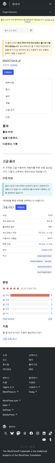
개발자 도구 (8, 387)
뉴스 (5, 359)
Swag (33, 392)
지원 (7, 117)
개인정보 (7, 369)
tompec (14, 65)
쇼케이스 (33, 355)
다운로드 (8, 72)
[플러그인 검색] (31, 30)
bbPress (8, 410)
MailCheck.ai (12, 60)
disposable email (44, 256)
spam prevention (44, 267)
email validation (36, 261)
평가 (7, 89)
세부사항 (9, 82)
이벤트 (32, 382)
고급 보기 (10, 109)
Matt (6, 405)
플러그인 (33, 364)
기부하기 (34, 387)
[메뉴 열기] (50, 4)
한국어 (12, 426)
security (48, 261)
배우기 (6, 377)
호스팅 (6, 364)
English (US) (47, 250)
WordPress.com (12, 400)
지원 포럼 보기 (10, 338)
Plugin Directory (10, 12)
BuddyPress (10, 414)
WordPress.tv (11, 392)
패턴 (31, 369)
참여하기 (33, 377)
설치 (7, 96)
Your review (8, 318)
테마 (31, 359)
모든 (50, 318)
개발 (7, 103)
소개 (5, 355)
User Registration (44, 272)
